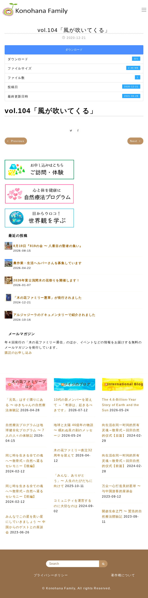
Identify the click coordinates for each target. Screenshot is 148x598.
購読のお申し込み (18, 352)
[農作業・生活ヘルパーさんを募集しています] (8, 262)
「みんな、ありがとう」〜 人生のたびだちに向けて (73, 481)
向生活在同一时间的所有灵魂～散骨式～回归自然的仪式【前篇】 (121, 461)
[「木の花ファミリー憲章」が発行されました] (8, 297)
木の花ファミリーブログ (29, 384)
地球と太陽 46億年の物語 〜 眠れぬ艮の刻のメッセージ (73, 430)
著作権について (123, 575)
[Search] (103, 563)
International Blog (125, 384)
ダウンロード (74, 49)
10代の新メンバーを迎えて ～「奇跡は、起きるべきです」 (73, 405)
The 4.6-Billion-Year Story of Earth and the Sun (120, 405)
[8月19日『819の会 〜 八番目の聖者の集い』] (8, 245)
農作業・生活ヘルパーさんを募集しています (47, 263)
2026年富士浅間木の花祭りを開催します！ (46, 280)
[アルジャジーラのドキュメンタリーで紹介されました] (8, 314)
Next (134, 141)
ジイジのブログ (77, 384)
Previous (17, 141)
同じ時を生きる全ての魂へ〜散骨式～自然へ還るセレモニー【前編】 (24, 491)
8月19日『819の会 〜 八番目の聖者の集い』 (48, 246)
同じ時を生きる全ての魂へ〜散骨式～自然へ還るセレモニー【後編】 (24, 461)
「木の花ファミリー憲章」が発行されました (47, 297)
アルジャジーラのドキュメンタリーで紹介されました (54, 314)
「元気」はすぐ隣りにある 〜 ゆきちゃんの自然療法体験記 (25, 405)
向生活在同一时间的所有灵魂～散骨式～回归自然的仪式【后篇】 (121, 430)
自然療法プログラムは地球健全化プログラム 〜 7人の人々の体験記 (25, 430)
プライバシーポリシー (51, 575)
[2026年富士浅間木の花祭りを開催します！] (8, 280)
